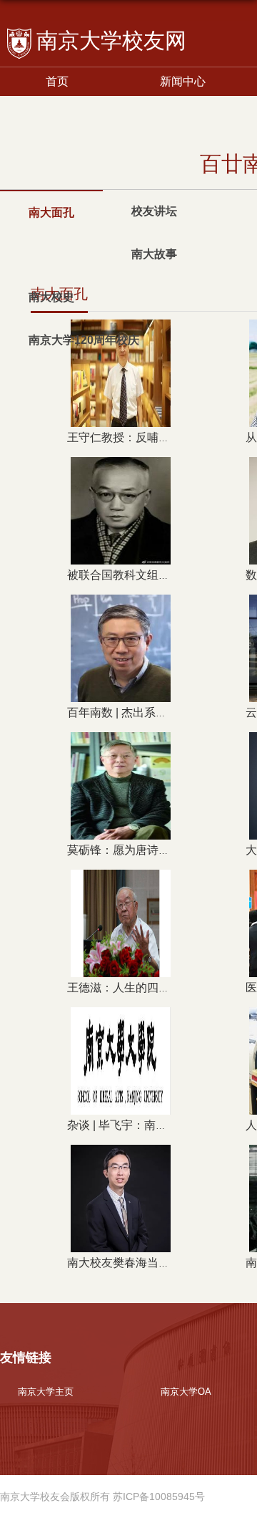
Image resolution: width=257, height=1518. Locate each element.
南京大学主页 (46, 1391)
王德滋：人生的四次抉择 (130, 987)
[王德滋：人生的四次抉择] (121, 881)
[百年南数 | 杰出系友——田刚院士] (121, 606)
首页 (57, 81)
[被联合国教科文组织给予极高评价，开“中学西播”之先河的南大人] (121, 468)
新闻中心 (183, 81)
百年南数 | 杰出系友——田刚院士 (151, 712)
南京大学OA (186, 1391)
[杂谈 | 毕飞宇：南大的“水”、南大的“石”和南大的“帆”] (121, 1019)
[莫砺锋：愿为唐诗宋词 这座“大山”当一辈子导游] (121, 744)
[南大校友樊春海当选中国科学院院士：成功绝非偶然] (121, 1156)
